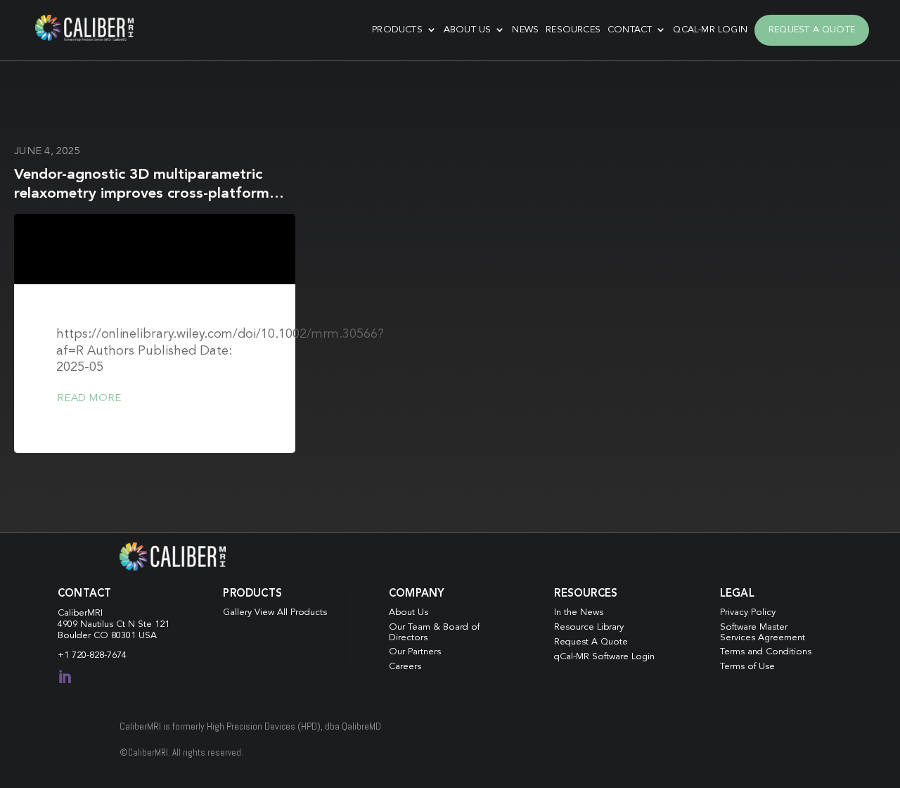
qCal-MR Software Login (604, 656)
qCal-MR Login (710, 29)
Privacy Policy (748, 612)
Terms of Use (747, 666)
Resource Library (589, 627)
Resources (573, 29)
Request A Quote (812, 29)
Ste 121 (153, 624)
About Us (467, 29)
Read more (89, 398)
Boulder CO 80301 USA (107, 635)
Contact (630, 29)
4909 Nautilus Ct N (98, 624)
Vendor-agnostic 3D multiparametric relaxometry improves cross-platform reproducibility (141, 194)
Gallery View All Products (275, 612)
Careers (405, 666)
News (525, 29)
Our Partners (415, 651)
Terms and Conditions (765, 651)
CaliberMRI (80, 613)
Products (397, 29)
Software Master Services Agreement (762, 632)
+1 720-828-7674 (92, 655)
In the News (578, 612)
